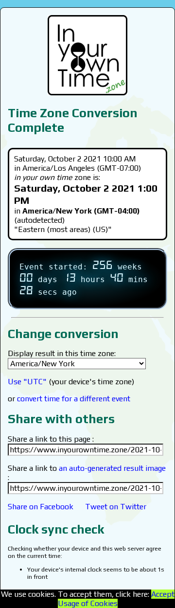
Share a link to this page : (51, 439)
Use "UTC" (27, 381)
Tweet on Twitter (115, 506)
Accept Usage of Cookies (116, 599)
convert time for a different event (73, 398)
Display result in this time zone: (62, 353)
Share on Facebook (40, 506)
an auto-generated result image (112, 468)
